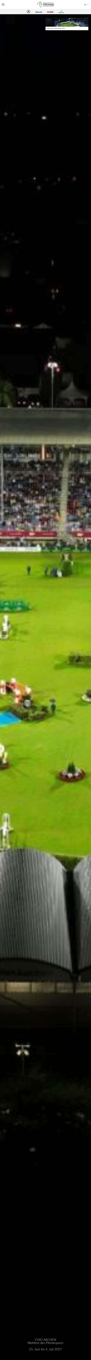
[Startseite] (45, 4)
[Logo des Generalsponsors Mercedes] (28, 11)
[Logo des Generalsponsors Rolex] (61, 11)
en (88, 4)
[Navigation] (3, 4)
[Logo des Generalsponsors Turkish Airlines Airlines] (50, 11)
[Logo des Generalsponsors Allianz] (38, 11)
